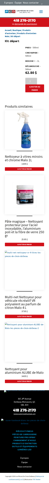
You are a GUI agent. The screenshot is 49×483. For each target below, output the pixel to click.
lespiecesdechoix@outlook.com (25, 414)
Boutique (17, 30)
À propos (8, 3)
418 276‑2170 (24, 410)
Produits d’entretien (24, 443)
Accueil (8, 30)
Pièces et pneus (24, 431)
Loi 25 (22, 479)
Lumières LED (24, 449)
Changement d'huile (24, 440)
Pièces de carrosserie (24, 434)
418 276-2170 (24, 21)
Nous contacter (31, 3)
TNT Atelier (36, 479)
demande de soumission (26, 24)
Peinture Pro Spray (24, 437)
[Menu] (41, 11)
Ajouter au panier (34, 88)
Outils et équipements (24, 446)
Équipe (18, 3)
